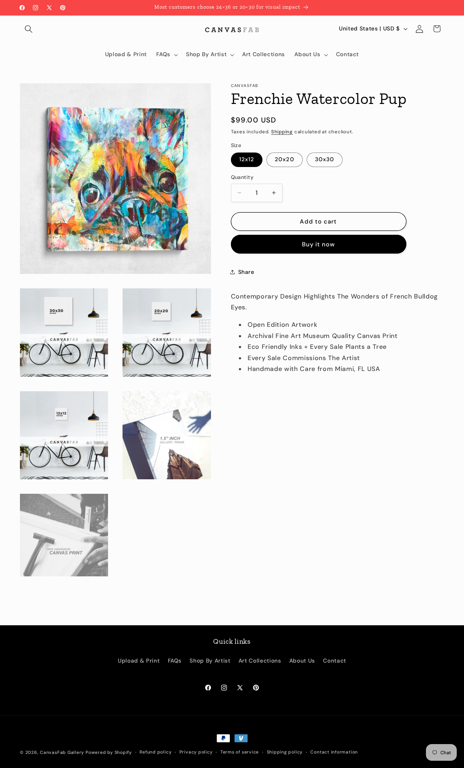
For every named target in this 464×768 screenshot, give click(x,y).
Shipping (282, 131)
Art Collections (260, 660)
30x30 (325, 159)
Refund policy (155, 752)
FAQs (175, 660)
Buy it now (318, 244)
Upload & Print (139, 660)
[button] (28, 28)
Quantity (242, 177)
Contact (334, 660)
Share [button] (246, 272)
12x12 (246, 159)
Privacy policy (196, 752)
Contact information (334, 752)
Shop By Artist (210, 660)
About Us (302, 660)
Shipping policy (285, 752)
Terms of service (239, 752)
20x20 (284, 159)
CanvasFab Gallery (62, 752)
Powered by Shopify (109, 752)
